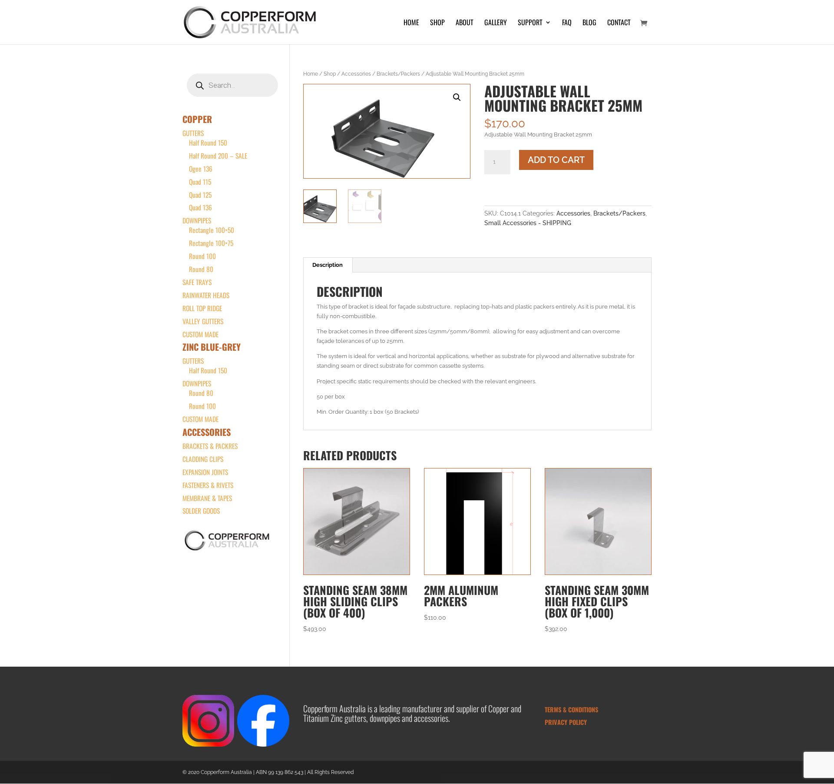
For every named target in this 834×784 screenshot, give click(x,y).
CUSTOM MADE (200, 334)
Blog (589, 23)
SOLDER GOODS (201, 510)
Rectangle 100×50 (211, 230)
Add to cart (556, 160)
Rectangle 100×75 (211, 243)
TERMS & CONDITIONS (571, 709)
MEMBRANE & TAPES (207, 498)
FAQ (567, 23)
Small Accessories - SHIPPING (527, 222)
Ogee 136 (200, 168)
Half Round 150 (208, 142)
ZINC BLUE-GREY (211, 346)
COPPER (197, 119)
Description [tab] (327, 265)
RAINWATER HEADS (205, 295)
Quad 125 (200, 194)
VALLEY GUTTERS (202, 321)
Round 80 (201, 269)
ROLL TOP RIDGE (202, 308)
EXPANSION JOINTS (205, 472)
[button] (457, 97)
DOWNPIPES (196, 220)
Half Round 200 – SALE (218, 155)
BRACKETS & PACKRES (210, 446)
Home (411, 23)
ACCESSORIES (206, 432)
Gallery (495, 23)
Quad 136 (200, 207)
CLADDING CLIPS (202, 459)
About (464, 23)
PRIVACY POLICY (566, 722)
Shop (437, 23)
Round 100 (202, 256)
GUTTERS (193, 133)
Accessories (356, 74)
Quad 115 (200, 181)
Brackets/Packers (398, 74)
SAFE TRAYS (197, 282)
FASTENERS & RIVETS (207, 485)
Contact (619, 23)
